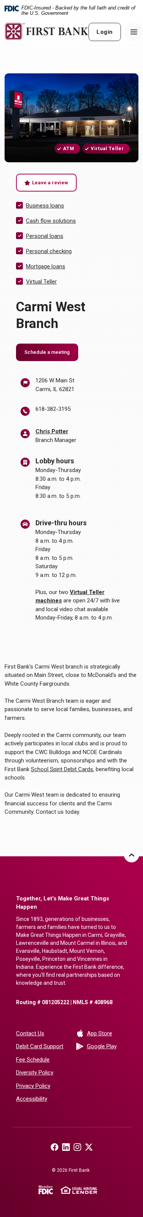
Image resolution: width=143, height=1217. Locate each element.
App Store (107, 1033)
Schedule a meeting (51, 352)
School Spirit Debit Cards (62, 769)
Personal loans (44, 236)
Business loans (45, 205)
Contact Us (30, 1033)
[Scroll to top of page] (131, 854)
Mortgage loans (45, 266)
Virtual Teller (41, 281)
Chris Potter (51, 431)
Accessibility (31, 1098)
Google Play (107, 1046)
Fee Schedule (33, 1059)
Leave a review (54, 182)
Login (104, 32)
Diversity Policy (34, 1072)
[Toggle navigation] (134, 32)
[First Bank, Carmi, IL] (46, 31)
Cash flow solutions (51, 220)
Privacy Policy (33, 1085)
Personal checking (49, 251)
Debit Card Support (39, 1046)
